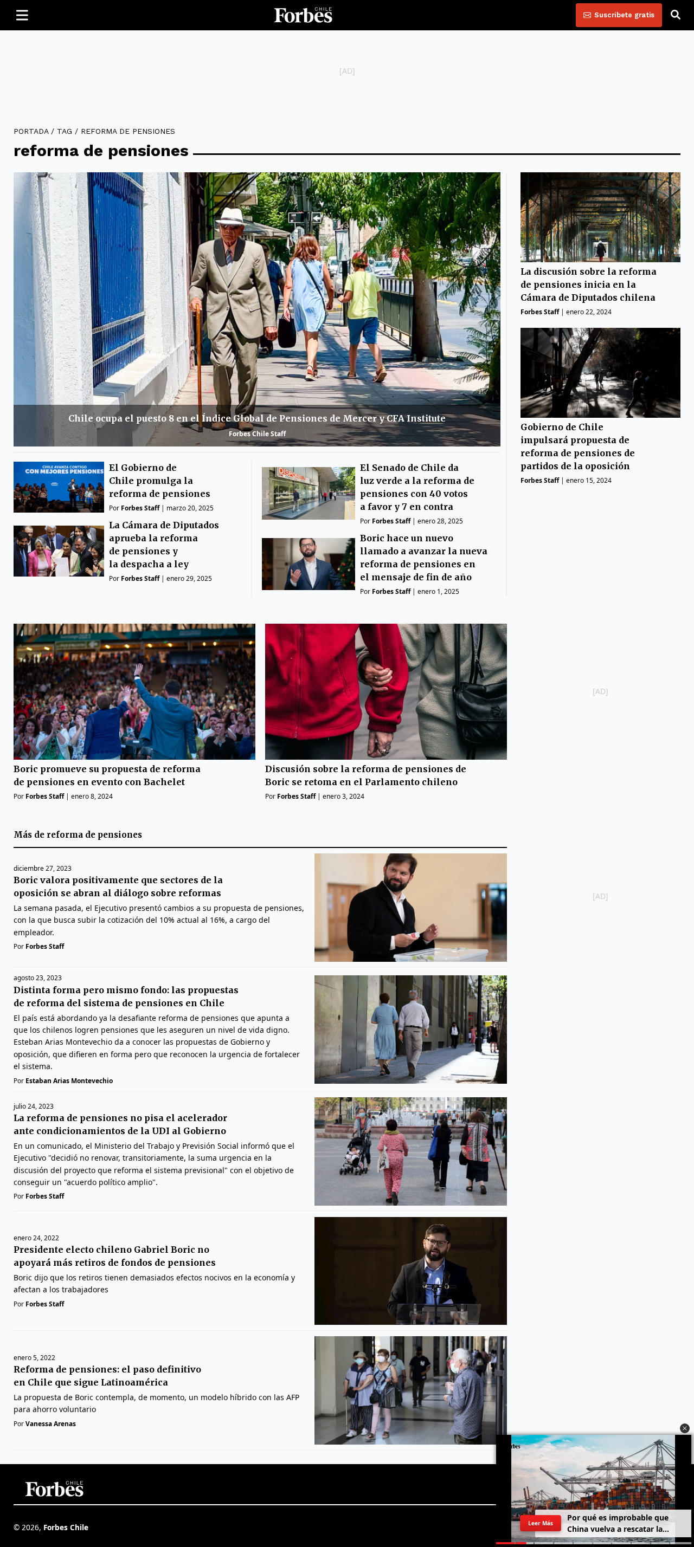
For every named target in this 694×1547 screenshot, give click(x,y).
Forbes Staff (140, 508)
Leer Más (540, 1522)
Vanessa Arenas (50, 1423)
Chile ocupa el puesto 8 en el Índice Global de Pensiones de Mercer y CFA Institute (257, 418)
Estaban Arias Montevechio (69, 1080)
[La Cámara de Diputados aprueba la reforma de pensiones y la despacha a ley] (59, 551)
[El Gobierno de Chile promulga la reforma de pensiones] (59, 487)
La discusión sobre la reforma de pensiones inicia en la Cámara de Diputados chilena (588, 284)
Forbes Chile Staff (257, 433)
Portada (31, 131)
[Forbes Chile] (303, 15)
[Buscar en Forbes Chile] (675, 15)
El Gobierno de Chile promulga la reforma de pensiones (159, 480)
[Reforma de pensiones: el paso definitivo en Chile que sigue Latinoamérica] (410, 1390)
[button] (685, 1428)
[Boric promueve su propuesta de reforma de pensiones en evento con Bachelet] (134, 692)
